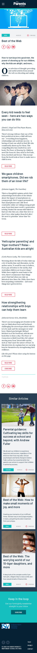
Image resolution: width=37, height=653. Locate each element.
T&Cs (29, 642)
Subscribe (8, 368)
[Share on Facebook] (4, 47)
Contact (30, 649)
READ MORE (8, 166)
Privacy (30, 645)
